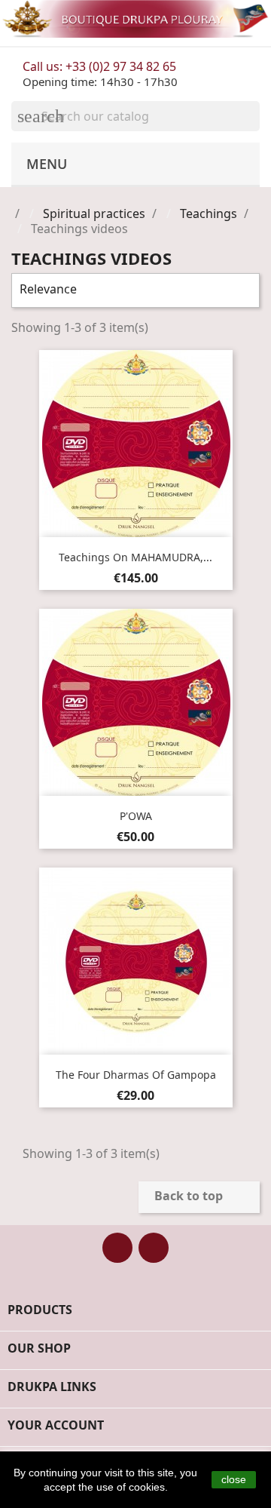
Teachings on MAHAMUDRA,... (135, 557)
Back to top (198, 1197)
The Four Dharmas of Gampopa (136, 1074)
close (233, 1479)
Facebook (117, 1248)
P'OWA (136, 816)
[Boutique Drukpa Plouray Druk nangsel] (135, 19)
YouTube (154, 1248)
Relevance (134, 290)
